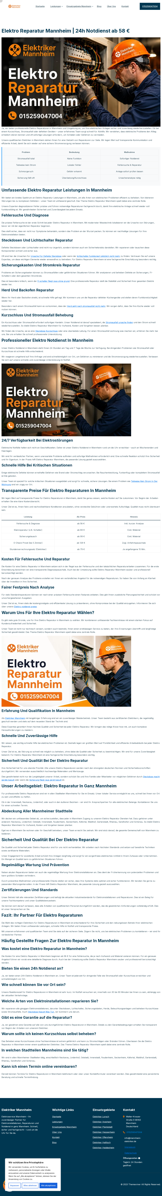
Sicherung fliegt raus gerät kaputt (45, 780)
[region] (33, 1174)
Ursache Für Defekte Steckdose (46, 256)
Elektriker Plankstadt (102, 1127)
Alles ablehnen (30, 1185)
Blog (99, 6)
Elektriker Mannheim (15, 718)
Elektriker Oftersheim (103, 1137)
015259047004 (150, 6)
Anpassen (14, 1185)
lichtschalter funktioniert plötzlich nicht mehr (98, 256)
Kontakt (125, 6)
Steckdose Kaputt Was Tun (41, 1012)
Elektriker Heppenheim (104, 1132)
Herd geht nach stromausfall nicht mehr (86, 306)
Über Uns (111, 6)
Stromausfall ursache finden (119, 322)
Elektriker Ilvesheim (102, 1122)
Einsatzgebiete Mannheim (79, 6)
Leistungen (55, 6)
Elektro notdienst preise (25, 606)
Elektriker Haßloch (102, 1142)
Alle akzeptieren (48, 1185)
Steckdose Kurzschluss (46, 331)
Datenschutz (131, 1153)
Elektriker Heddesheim (103, 1147)
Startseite (40, 6)
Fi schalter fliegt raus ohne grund (53, 281)
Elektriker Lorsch (101, 1116)
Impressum (130, 1147)
